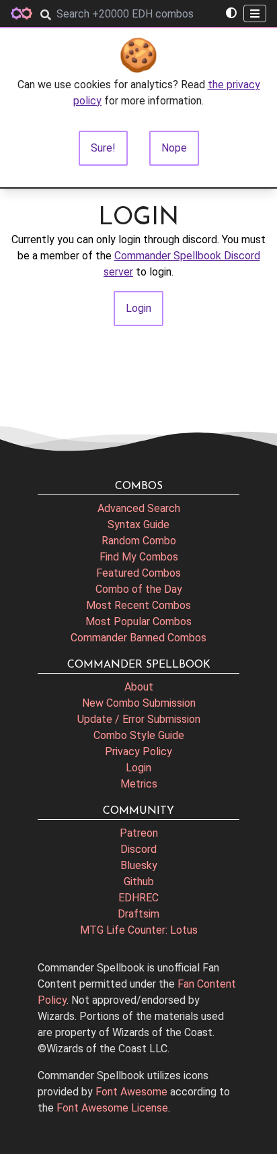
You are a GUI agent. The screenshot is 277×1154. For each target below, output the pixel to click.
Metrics (138, 783)
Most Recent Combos (138, 605)
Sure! (103, 147)
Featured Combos (138, 573)
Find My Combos (139, 556)
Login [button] (138, 308)
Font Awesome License (112, 1107)
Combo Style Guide (138, 735)
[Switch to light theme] (231, 13)
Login (138, 767)
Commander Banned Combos (138, 637)
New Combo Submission (139, 703)
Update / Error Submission (138, 719)
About (138, 686)
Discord (138, 849)
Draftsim (138, 913)
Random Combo (139, 540)
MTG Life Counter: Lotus (139, 930)
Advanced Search (138, 508)
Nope (174, 147)
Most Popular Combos (138, 621)
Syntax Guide (138, 524)
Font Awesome (131, 1091)
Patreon (139, 833)
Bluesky (138, 865)
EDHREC (138, 897)
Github (139, 881)
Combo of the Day (138, 589)
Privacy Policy (138, 751)
